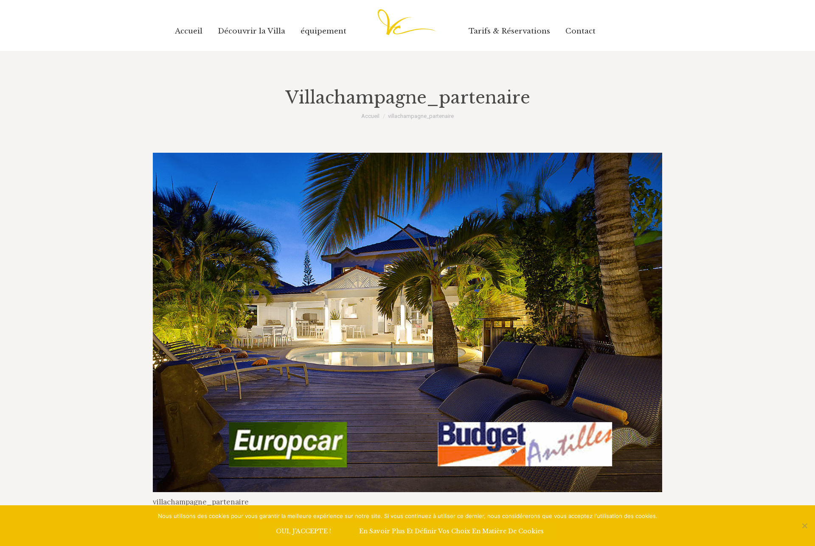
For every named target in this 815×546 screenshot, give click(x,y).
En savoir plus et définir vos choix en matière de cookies (451, 531)
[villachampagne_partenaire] (407, 322)
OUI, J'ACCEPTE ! (303, 531)
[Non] (804, 525)
